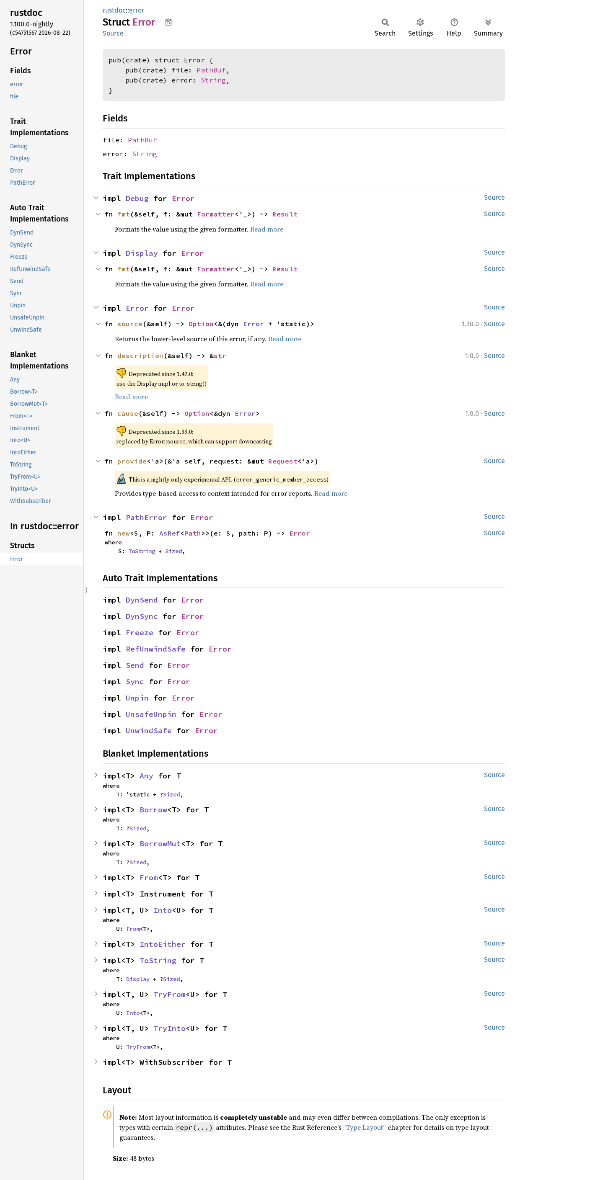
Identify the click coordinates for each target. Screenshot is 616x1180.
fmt (123, 214)
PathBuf (211, 70)
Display (142, 253)
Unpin (137, 698)
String (213, 80)
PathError (146, 517)
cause (127, 413)
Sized (173, 551)
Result (285, 214)
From (149, 877)
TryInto (169, 1028)
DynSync (142, 616)
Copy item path (169, 22)
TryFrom (169, 994)
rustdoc (114, 10)
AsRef (169, 533)
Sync (135, 681)
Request (283, 461)
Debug (137, 198)
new (123, 533)
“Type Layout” (364, 1127)
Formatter (216, 214)
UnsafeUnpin (151, 714)
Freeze (139, 632)
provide (132, 461)
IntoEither (163, 944)
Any (146, 776)
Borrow (153, 809)
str (220, 355)
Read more (266, 229)
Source (113, 33)
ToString (141, 551)
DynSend (142, 600)
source (129, 323)
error (136, 10)
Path (192, 533)
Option (201, 323)
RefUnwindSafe (156, 649)
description (140, 355)
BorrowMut (160, 843)
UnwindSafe (149, 730)
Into (162, 910)
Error (183, 198)
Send (135, 665)
